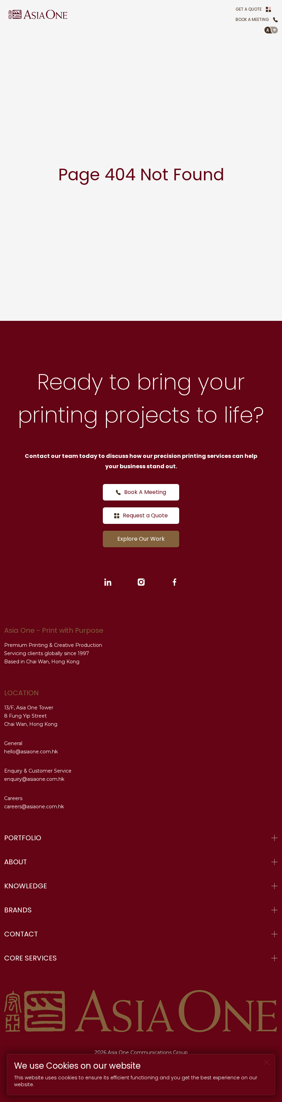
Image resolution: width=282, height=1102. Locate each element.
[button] (271, 30)
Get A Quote (249, 9)
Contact (21, 934)
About (15, 862)
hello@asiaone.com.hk (31, 752)
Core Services (30, 958)
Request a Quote (145, 515)
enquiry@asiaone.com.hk (34, 779)
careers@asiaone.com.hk (34, 806)
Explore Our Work (141, 539)
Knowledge (25, 886)
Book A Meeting (252, 19)
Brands (18, 910)
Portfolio (22, 838)
